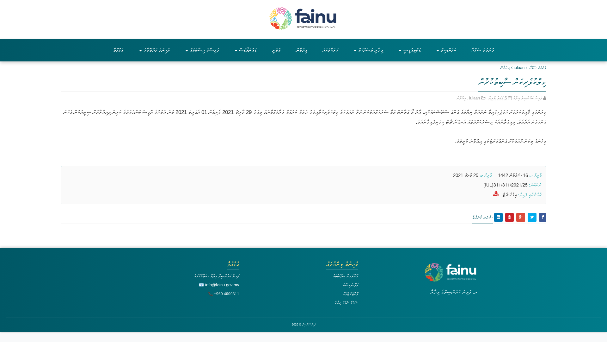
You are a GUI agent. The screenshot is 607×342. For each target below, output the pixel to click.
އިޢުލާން (505, 67)
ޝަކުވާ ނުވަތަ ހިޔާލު (346, 302)
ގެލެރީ (276, 50)
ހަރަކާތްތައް (330, 50)
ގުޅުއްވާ (118, 50)
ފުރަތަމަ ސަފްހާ (482, 50)
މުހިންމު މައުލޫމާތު (157, 50)
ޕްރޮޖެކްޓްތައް (350, 293)
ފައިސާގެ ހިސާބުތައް (204, 50)
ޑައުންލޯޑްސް (247, 50)
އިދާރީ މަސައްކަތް (370, 50)
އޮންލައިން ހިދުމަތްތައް (345, 276)
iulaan (519, 67)
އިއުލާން (301, 50)
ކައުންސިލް (448, 50)
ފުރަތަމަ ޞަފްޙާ (538, 67)
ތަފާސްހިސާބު (350, 284)
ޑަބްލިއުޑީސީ (412, 50)
